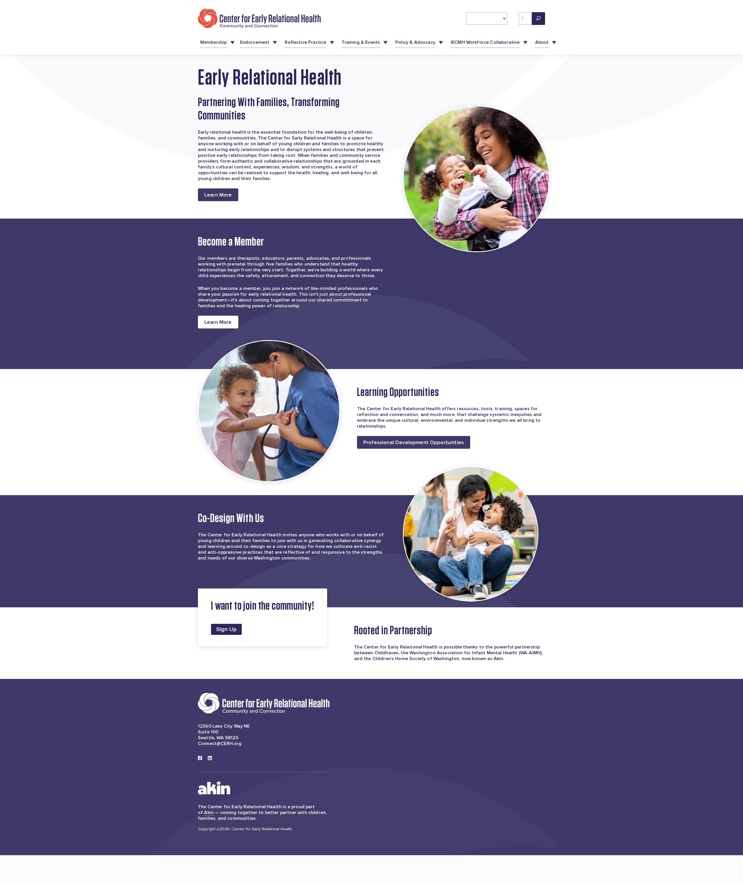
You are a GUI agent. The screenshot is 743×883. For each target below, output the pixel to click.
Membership (213, 42)
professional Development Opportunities (413, 442)
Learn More (218, 195)
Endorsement (255, 42)
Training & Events (361, 42)
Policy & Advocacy (415, 42)
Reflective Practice (305, 42)
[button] (538, 18)
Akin (209, 812)
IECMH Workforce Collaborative (485, 42)
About (542, 42)
